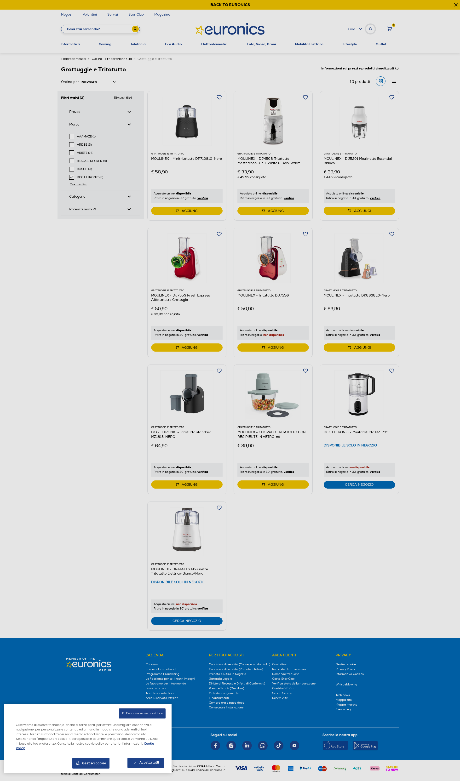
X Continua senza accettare (142, 713)
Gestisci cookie (94, 763)
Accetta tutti (149, 762)
